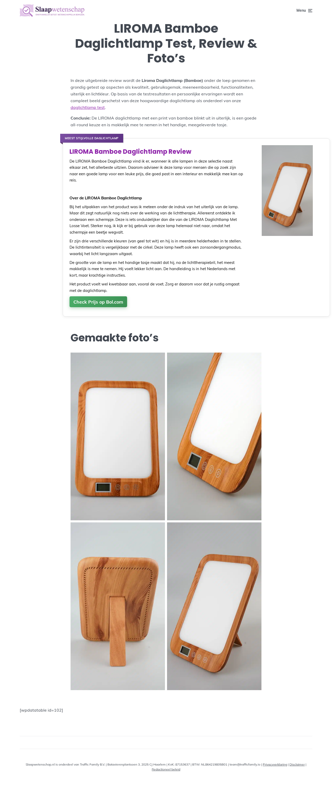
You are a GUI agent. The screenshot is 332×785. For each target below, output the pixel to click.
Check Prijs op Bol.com (98, 302)
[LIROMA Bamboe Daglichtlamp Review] (287, 236)
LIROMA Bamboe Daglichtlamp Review (130, 152)
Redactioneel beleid (166, 769)
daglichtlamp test (88, 107)
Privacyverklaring (275, 764)
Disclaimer (297, 764)
